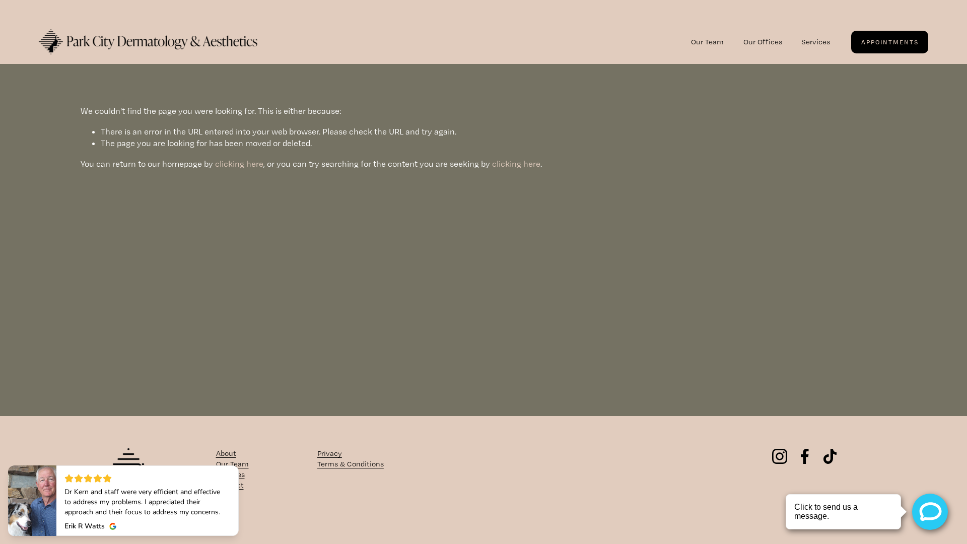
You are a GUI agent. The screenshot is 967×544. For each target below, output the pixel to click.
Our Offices (762, 41)
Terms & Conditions (350, 463)
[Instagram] (780, 456)
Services (815, 41)
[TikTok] (830, 456)
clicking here (239, 164)
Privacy (329, 453)
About (226, 453)
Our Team (707, 41)
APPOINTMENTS (890, 42)
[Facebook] (805, 456)
